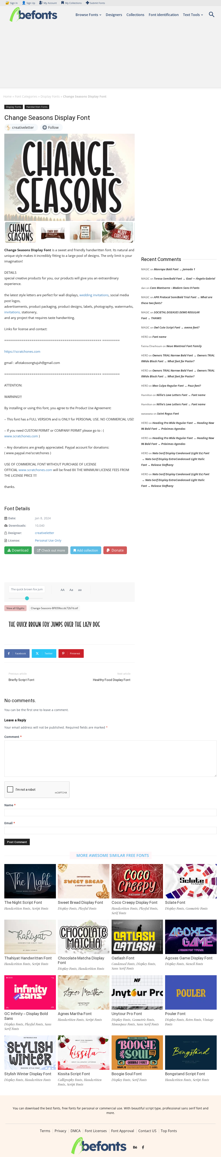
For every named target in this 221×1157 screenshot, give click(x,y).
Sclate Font (175, 902)
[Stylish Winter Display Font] (30, 1052)
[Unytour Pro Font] (137, 992)
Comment (13, 737)
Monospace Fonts (123, 1024)
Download (20, 550)
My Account (50, 3)
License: (14, 540)
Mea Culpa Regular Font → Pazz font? (176, 386)
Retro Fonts (193, 1019)
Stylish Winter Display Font (27, 1074)
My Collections (73, 3)
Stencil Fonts (194, 964)
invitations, (12, 312)
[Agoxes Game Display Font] (191, 937)
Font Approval (122, 1131)
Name (10, 805)
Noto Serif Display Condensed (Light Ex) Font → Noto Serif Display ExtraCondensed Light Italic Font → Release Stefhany (175, 459)
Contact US (147, 1131)
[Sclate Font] (191, 881)
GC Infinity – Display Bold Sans (26, 1016)
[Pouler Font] (191, 992)
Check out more (53, 550)
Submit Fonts (97, 3)
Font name (159, 337)
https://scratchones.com (22, 351)
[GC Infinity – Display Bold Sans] (30, 992)
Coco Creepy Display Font (135, 902)
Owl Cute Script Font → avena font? (176, 327)
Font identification (164, 14)
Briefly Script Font (21, 680)
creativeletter (44, 533)
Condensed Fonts (123, 964)
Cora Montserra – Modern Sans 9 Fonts (174, 288)
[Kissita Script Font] (83, 1052)
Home (7, 96)
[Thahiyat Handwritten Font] (30, 937)
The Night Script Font (23, 902)
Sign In (11, 3)
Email (9, 823)
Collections (135, 14)
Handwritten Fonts (36, 106)
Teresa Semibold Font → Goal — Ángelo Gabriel (184, 278)
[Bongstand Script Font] (191, 1052)
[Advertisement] (110, 57)
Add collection (87, 550)
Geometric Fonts (197, 908)
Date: (12, 518)
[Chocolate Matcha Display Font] (83, 937)
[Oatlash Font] (137, 937)
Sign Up (28, 3)
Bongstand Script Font (185, 1074)
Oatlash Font (123, 958)
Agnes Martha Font (75, 1013)
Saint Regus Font (168, 413)
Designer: (15, 533)
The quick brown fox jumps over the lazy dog (54, 624)
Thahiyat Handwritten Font (28, 958)
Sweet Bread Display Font (80, 902)
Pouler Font (175, 1013)
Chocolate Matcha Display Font (81, 960)
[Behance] (135, 1147)
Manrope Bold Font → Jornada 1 (174, 269)
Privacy (60, 1131)
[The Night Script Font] (30, 881)
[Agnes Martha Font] (83, 992)
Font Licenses (96, 1131)
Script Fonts (40, 908)
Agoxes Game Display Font (189, 958)
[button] (211, 16)
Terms (45, 1131)
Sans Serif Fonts (123, 968)
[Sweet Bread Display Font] (83, 881)
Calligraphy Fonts (70, 1080)
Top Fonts (169, 1131)
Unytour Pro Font (127, 1013)
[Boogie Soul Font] (137, 1052)
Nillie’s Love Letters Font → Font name (180, 395)
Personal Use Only (48, 540)
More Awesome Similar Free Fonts (112, 855)
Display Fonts (50, 96)
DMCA (76, 1131)
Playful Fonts (87, 908)
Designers (114, 14)
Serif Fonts (119, 913)
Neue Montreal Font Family (184, 346)
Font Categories (26, 96)
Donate (117, 550)
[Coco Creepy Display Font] (137, 881)
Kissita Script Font (74, 1074)
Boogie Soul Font (127, 1074)
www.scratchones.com (21, 436)
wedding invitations (94, 295)
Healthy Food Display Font (111, 680)
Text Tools (191, 14)
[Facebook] (143, 1147)
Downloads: (17, 525)
